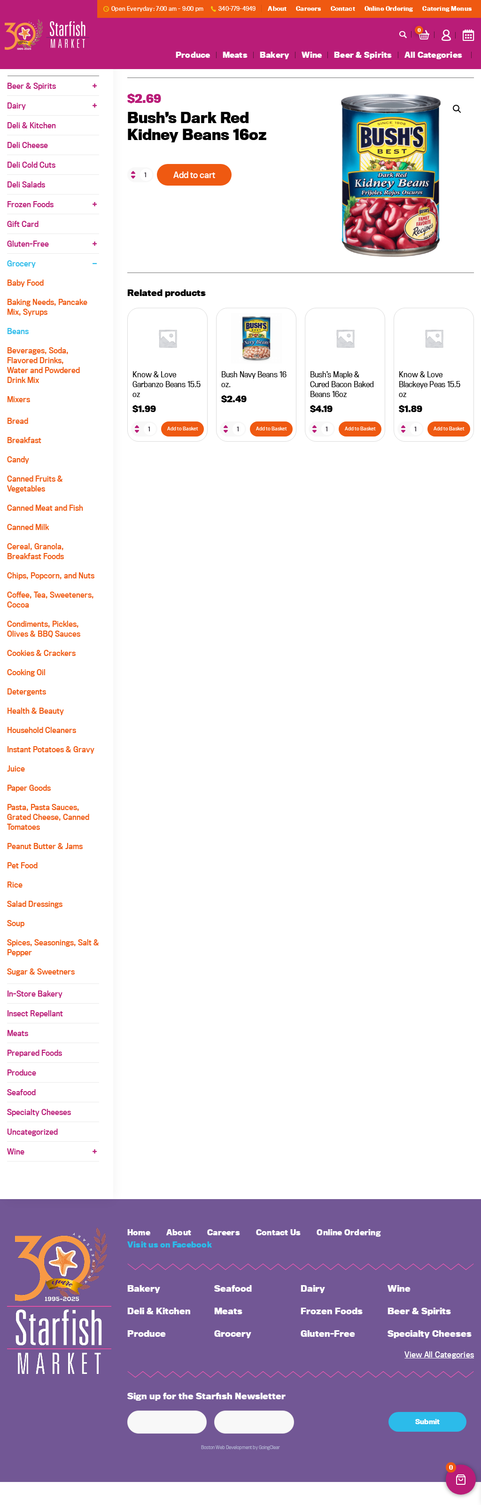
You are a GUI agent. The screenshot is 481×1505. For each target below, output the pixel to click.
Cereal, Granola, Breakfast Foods (35, 551)
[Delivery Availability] (468, 35)
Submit (427, 1421)
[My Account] (446, 35)
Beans (18, 331)
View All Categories (439, 1354)
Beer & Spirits (363, 55)
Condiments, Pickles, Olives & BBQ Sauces (43, 629)
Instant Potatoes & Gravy (50, 749)
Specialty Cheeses (39, 1112)
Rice (15, 884)
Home (138, 1232)
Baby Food (25, 283)
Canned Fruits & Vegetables (35, 483)
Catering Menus (447, 8)
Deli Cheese (27, 145)
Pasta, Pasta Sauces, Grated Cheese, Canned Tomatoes (48, 817)
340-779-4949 (237, 8)
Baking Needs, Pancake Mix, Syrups (47, 307)
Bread (17, 421)
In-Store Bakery (34, 993)
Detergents (26, 691)
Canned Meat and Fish (45, 508)
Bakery (274, 55)
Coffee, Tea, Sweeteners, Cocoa (50, 599)
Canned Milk (28, 527)
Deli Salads (26, 184)
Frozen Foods (30, 204)
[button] (457, 109)
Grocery (21, 263)
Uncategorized (32, 1132)
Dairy (16, 105)
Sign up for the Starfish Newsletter (206, 1396)
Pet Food (22, 865)
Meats (235, 55)
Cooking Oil (26, 672)
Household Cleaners (41, 730)
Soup (15, 923)
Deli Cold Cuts (31, 165)
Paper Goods (29, 788)
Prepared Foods (34, 1053)
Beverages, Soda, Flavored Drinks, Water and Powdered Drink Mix (43, 365)
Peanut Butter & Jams (45, 846)
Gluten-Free (28, 244)
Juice (16, 768)
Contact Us (278, 1232)
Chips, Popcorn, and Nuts (50, 575)
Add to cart (194, 174)
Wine (312, 55)
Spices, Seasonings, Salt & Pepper (53, 947)
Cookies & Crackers (41, 653)
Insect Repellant (35, 1013)
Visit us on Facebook (169, 1244)
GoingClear (269, 1447)
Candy (18, 459)
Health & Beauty (35, 711)
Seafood (21, 1092)
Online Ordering (389, 8)
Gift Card (23, 224)
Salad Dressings (34, 904)
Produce (193, 55)
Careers (308, 8)
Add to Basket (182, 428)
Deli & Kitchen (31, 125)
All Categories (433, 55)
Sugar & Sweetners (41, 971)
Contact (343, 8)
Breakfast (24, 440)
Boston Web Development (226, 1447)
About (277, 8)
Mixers (18, 399)
